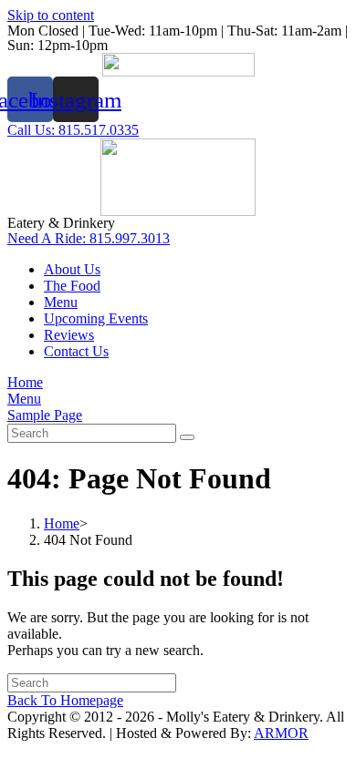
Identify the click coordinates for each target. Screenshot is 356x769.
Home (25, 382)
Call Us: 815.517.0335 (73, 130)
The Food (72, 285)
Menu (61, 302)
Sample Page (44, 415)
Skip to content (50, 15)
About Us (72, 269)
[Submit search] (187, 437)
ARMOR (281, 733)
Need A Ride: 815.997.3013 (88, 238)
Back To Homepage (65, 700)
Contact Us (76, 351)
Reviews (69, 335)
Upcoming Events (96, 318)
